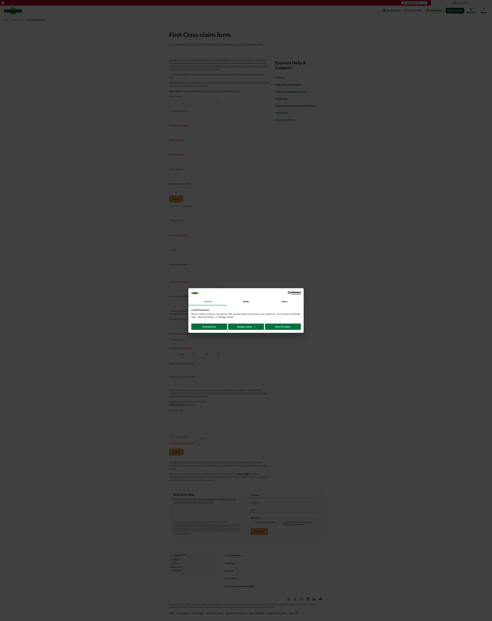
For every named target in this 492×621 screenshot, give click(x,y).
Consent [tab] (207, 301)
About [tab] (284, 301)
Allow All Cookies (283, 327)
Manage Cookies (244, 327)
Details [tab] (246, 301)
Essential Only (209, 327)
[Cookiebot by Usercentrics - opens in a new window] (289, 293)
